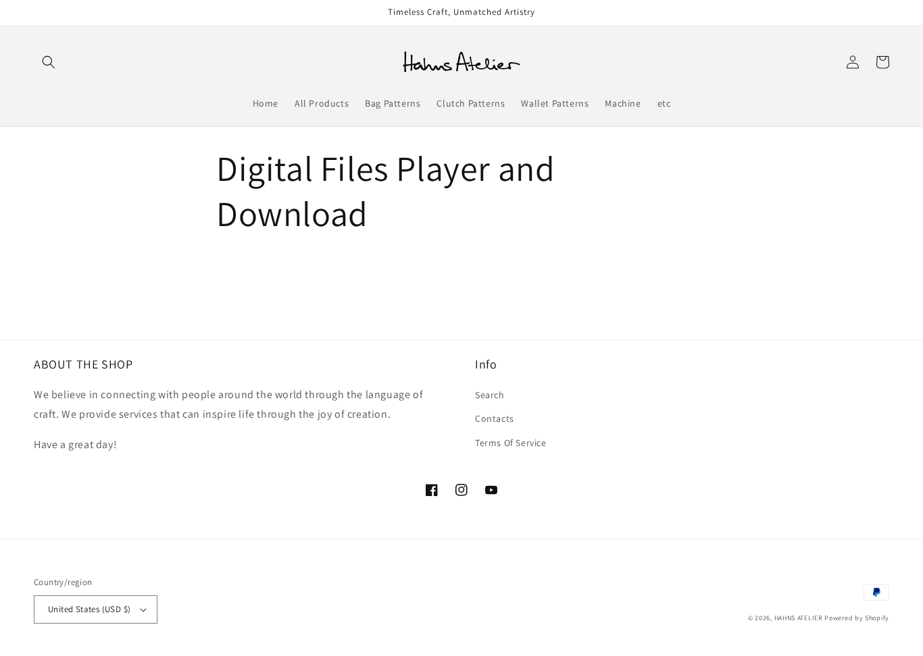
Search (490, 395)
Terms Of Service (511, 443)
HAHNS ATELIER (798, 617)
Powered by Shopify (856, 617)
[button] (49, 62)
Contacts (494, 418)
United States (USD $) (89, 609)
